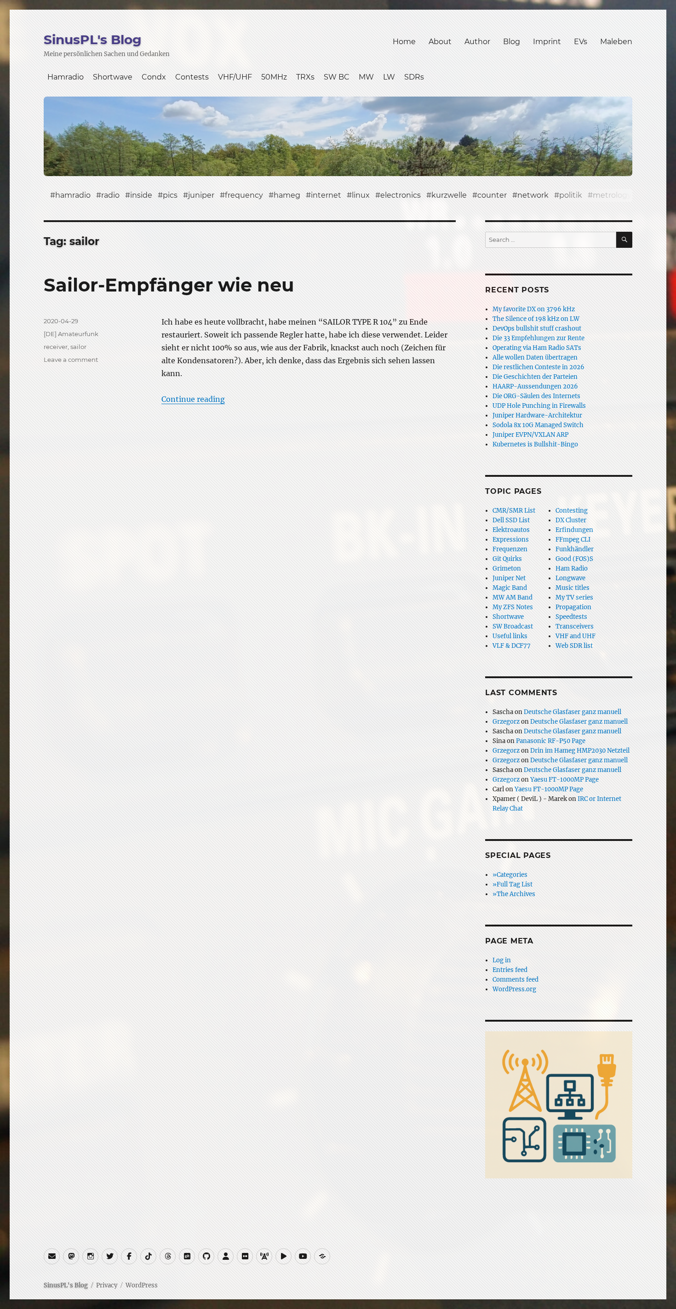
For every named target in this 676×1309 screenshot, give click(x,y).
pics (170, 195)
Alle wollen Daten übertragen (535, 357)
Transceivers (575, 626)
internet (326, 195)
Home (404, 41)
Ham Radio (572, 568)
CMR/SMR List (514, 510)
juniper (201, 195)
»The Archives (514, 894)
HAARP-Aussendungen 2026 (535, 386)
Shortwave (112, 77)
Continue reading (193, 399)
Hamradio (65, 77)
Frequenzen (510, 549)
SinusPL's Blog (93, 39)
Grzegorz (506, 722)
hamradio (73, 195)
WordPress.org (514, 989)
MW (366, 77)
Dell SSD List (511, 520)
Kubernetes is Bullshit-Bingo (535, 444)
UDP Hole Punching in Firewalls (539, 406)
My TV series (574, 597)
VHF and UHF (576, 636)
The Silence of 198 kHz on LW (536, 319)
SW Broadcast (513, 626)
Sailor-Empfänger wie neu (169, 285)
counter (492, 195)
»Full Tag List (513, 884)
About (440, 41)
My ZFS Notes (513, 607)
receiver (56, 346)
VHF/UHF (235, 77)
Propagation (573, 607)
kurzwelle (449, 195)
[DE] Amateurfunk (71, 333)
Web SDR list (574, 646)
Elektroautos (511, 530)
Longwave (570, 578)
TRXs (305, 77)
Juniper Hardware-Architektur (537, 415)
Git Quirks (507, 559)
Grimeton (507, 568)
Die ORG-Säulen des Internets (536, 396)
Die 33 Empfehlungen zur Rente (538, 338)
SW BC (336, 77)
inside (141, 195)
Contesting (572, 510)
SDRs (414, 77)
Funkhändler (575, 549)
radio (110, 195)
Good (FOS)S (574, 559)
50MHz (274, 77)
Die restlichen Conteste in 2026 (538, 367)
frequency (244, 195)
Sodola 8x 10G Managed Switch (538, 425)
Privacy (106, 1285)
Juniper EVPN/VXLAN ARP (530, 435)
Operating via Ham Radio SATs (537, 348)
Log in (502, 960)
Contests (192, 77)
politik (570, 195)
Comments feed (516, 979)
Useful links (510, 636)
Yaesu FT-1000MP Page (564, 779)
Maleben (616, 41)
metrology (612, 195)
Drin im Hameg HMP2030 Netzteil (580, 751)
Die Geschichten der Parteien (535, 377)
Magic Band (510, 588)
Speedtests (571, 617)
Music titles (573, 588)
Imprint (547, 41)
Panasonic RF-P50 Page (550, 741)
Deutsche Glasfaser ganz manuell (572, 712)
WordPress (142, 1285)
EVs (580, 41)
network (533, 195)
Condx (154, 77)
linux (361, 195)
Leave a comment (71, 359)
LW (389, 77)
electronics (400, 195)
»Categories (510, 875)
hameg (287, 195)
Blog (511, 41)
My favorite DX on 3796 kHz (534, 309)
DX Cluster (571, 520)
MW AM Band (513, 597)
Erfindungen (574, 530)
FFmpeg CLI (573, 539)
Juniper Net (509, 578)
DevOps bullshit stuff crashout (537, 328)
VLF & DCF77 (512, 646)
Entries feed (510, 970)
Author (477, 41)
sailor (78, 346)
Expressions (511, 539)
